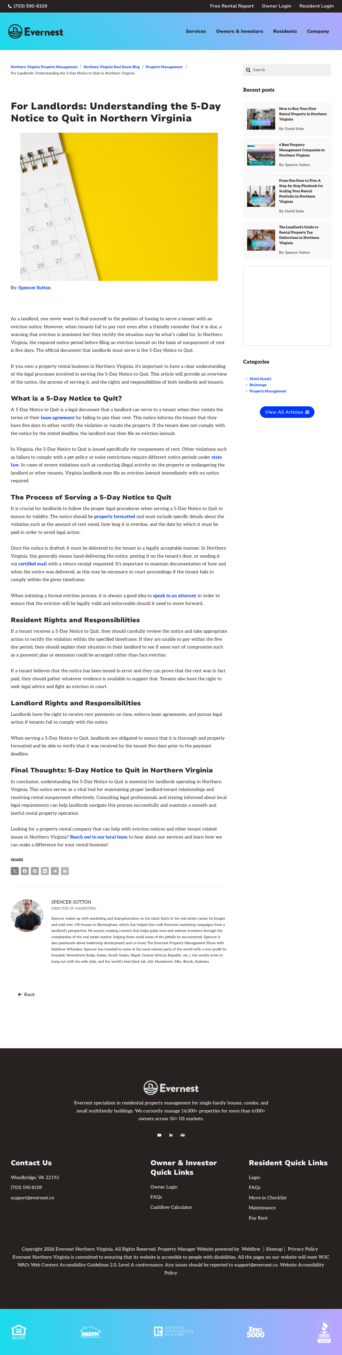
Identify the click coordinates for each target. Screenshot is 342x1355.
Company (318, 31)
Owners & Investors (239, 31)
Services (196, 31)
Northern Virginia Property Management (44, 67)
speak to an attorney (175, 595)
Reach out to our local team (99, 837)
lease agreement (58, 417)
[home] (35, 31)
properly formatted (114, 516)
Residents (285, 31)
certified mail (32, 564)
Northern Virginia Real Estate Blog (112, 67)
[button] (196, 31)
